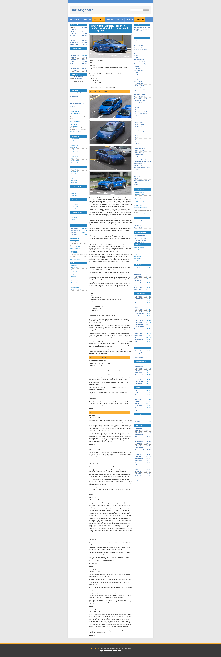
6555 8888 (84, 33)
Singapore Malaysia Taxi (141, 239)
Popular (137, 407)
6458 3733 (148, 441)
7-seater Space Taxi (74, 154)
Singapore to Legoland (139, 92)
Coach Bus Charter (76, 186)
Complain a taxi (74, 96)
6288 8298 (148, 460)
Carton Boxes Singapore (139, 83)
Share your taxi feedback (76, 93)
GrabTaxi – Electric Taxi (139, 148)
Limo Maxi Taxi (75, 68)
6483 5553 (148, 467)
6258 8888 (84, 42)
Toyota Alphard (74, 175)
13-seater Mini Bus (75, 160)
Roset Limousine (138, 333)
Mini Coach (73, 193)
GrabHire (136, 135)
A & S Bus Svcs (138, 428)
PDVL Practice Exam (138, 227)
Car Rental (136, 72)
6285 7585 (148, 480)
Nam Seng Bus (139, 463)
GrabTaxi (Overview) (139, 154)
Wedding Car (74, 228)
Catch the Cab (74, 278)
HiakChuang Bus (139, 452)
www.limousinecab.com (75, 121)
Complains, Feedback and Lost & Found (141, 50)
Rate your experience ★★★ (77, 103)
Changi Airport (137, 66)
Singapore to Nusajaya (139, 96)
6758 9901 (148, 454)
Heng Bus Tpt (138, 454)
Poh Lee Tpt (138, 465)
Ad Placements (137, 225)
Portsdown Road (138, 280)
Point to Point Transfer (75, 215)
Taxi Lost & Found (75, 74)
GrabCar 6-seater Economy (140, 111)
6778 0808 (84, 40)
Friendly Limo (138, 309)
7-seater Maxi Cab (73, 147)
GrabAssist (136, 107)
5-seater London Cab (74, 145)
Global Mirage (138, 311)
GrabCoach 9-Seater (139, 118)
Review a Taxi (140, 19)
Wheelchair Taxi (74, 271)
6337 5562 (148, 430)
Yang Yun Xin (138, 480)
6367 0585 (148, 463)
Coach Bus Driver (137, 258)
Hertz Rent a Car (139, 316)
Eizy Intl (137, 307)
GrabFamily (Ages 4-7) (139, 128)
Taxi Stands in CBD (138, 47)
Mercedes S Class (74, 171)
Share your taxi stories (75, 99)
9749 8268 (148, 452)
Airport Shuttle (74, 202)
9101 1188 (148, 437)
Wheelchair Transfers (139, 165)
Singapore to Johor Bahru (140, 90)
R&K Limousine (138, 331)
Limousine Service (138, 70)
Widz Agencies (139, 339)
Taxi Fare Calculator (138, 45)
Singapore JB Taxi (139, 242)
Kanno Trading (139, 320)
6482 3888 (148, 473)
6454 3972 (148, 458)
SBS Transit (138, 471)
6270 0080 (148, 432)
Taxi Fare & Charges (138, 43)
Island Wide (138, 456)
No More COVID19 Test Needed (141, 33)
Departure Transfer (75, 208)
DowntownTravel (139, 450)
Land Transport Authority (76, 285)
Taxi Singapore (82, 10)
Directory (136, 57)
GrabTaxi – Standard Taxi (140, 152)
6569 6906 (148, 456)
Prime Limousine (74, 55)
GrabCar (136, 109)
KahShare (137, 401)
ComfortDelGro (139, 397)
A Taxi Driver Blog (75, 280)
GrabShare (136, 141)
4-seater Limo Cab (73, 140)
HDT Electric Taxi (74, 42)
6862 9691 (148, 465)
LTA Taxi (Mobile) (75, 287)
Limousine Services (77, 212)
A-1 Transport (138, 432)
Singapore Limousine (75, 221)
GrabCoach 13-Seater (139, 120)
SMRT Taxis (73, 33)
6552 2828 (84, 64)
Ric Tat (136, 469)
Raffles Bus (138, 467)
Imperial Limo (138, 318)
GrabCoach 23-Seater (139, 122)
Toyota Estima (74, 178)
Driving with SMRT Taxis (139, 251)
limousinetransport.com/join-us (140, 213)
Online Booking (140, 189)
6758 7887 (148, 475)
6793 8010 (148, 469)
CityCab (72, 31)
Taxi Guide (73, 276)
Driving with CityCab (138, 249)
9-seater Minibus (74, 158)
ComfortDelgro (139, 447)
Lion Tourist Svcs (139, 326)
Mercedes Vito (74, 173)
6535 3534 (84, 51)
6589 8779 (84, 59)
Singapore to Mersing (139, 201)
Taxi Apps (136, 55)
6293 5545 (84, 44)
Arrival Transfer (74, 206)
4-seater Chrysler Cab (74, 142)
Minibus (73, 191)
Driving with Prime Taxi (138, 254)
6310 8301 (148, 443)
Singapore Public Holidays (140, 64)
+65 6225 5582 (78, 78)
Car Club (137, 417)
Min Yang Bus (138, 460)
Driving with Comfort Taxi (139, 247)
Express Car (138, 399)
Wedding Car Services (77, 225)
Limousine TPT (139, 298)
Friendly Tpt (138, 379)
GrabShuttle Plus (138, 146)
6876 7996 (84, 68)
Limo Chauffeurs (137, 256)
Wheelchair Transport (139, 85)
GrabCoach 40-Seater (139, 124)
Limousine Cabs (76, 136)
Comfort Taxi (73, 29)
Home (101, 650)
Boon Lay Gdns (137, 270)
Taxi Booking (137, 41)
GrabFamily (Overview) (139, 133)
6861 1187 (148, 478)
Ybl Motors (138, 341)
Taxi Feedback (74, 90)
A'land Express (139, 430)
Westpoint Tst (138, 478)
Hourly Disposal (74, 217)
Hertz (136, 392)
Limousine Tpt (138, 383)
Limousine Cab (75, 51)
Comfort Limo (73, 64)
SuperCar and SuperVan (139, 174)
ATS (136, 437)
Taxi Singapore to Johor (141, 235)
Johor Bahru (137, 176)
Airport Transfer (137, 68)
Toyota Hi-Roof (74, 180)
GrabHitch (136, 137)
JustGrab (136, 157)
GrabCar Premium (138, 116)
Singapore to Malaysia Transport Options (141, 181)
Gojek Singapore (138, 105)
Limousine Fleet (139, 324)
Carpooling (136, 74)
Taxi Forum (119, 19)
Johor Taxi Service (139, 237)
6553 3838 (148, 445)
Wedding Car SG (75, 230)
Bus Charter (139, 425)
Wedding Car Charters (139, 163)
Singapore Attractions (139, 59)
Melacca (136, 178)
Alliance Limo (138, 303)
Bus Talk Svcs (138, 439)
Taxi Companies (98, 19)
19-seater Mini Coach (75, 162)
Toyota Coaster (74, 182)
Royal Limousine (138, 335)
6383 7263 (148, 471)
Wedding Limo (75, 232)
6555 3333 (84, 36)
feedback (76, 106)
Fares (119, 650)
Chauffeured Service (141, 361)
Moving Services (138, 81)
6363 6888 (84, 38)
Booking (115, 650)
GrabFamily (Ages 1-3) (139, 126)
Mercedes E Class (74, 169)
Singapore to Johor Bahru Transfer (142, 167)
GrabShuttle (137, 144)
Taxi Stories (129, 19)
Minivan (73, 188)
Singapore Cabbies (75, 274)
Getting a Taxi (74, 265)
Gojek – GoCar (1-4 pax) (139, 103)
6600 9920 (84, 53)
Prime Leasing (139, 405)
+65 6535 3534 (79, 120)
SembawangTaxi (138, 283)
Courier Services (138, 77)
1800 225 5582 (79, 76)
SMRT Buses (138, 473)
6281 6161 (148, 428)
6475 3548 (148, 439)
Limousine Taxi (86, 19)
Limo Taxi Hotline (76, 48)
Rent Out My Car (138, 172)
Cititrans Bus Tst (139, 443)
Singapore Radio (138, 285)
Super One (138, 410)
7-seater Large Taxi (74, 151)
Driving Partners (137, 260)
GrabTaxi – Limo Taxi (139, 150)
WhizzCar (137, 421)
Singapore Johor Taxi (140, 240)
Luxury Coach (74, 195)
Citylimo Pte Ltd (139, 375)
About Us (136, 170)
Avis (136, 390)
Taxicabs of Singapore (75, 282)
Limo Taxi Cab (74, 53)
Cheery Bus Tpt (139, 441)
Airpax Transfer (139, 372)
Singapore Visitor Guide (139, 62)
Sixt (136, 337)
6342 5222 (84, 27)
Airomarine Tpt (139, 434)
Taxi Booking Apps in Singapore (141, 159)
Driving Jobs (109, 19)
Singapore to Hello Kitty (139, 94)
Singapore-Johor (138, 287)
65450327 (148, 434)
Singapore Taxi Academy (76, 289)
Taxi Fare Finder (74, 267)
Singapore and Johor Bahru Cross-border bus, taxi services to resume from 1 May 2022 (142, 29)
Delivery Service (138, 79)
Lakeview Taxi (137, 274)
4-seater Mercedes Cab (74, 138)
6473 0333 (148, 450)
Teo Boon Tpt (138, 475)
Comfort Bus (138, 445)
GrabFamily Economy (139, 131)
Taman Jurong (137, 289)
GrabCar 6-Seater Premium (140, 113)
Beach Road (137, 267)
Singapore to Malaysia (139, 87)
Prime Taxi (72, 40)
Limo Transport (75, 70)
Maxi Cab (73, 57)
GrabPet (136, 139)
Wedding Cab (74, 234)
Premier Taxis (73, 38)
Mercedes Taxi (74, 59)
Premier (137, 403)
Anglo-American (139, 305)
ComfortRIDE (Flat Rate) (139, 100)
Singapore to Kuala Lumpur (140, 98)
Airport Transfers (76, 199)
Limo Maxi (137, 344)
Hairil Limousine (139, 313)
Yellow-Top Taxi (74, 44)
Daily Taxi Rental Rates (139, 221)
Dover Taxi (136, 272)
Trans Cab (72, 36)
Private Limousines (77, 167)
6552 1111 (84, 29)
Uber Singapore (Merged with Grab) (142, 161)
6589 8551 (84, 57)
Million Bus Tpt (139, 458)
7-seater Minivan (74, 156)
